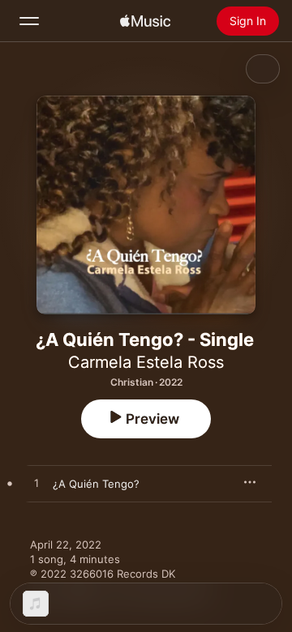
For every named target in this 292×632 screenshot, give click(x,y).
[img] (145, 21)
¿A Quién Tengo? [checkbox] (96, 483)
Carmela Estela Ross (146, 362)
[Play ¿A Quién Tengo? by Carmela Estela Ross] (36, 483)
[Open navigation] (29, 21)
